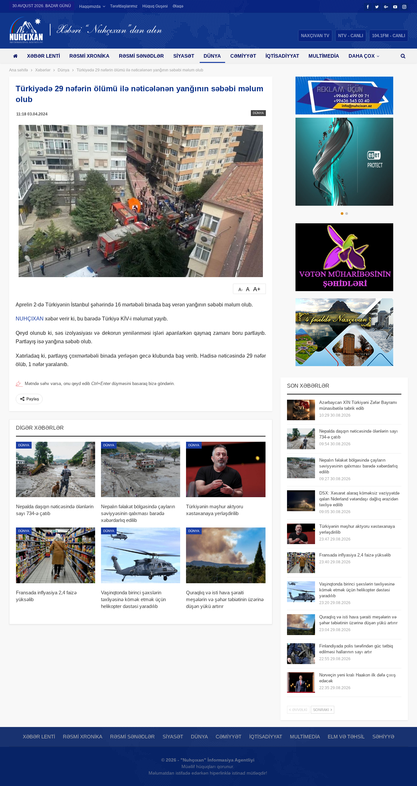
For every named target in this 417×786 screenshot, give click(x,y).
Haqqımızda (90, 6)
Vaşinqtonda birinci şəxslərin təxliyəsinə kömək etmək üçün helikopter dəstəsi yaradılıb (357, 590)
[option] (344, 162)
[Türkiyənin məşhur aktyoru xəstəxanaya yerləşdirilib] (225, 469)
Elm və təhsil (346, 736)
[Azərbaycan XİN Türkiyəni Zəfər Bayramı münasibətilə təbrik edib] (301, 410)
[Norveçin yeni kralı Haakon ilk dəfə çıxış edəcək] (301, 682)
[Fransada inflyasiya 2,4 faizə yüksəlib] (55, 555)
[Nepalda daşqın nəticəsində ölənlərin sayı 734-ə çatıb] (55, 469)
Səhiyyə (383, 736)
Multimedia (324, 56)
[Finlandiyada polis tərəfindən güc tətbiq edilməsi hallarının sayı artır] (301, 653)
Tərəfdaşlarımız (123, 6)
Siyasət (183, 56)
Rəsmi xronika (89, 56)
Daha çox (362, 56)
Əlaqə (178, 6)
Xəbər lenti (43, 56)
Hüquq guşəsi (155, 6)
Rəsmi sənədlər (141, 56)
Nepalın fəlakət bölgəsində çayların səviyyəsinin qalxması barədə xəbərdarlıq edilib (358, 466)
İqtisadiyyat (282, 56)
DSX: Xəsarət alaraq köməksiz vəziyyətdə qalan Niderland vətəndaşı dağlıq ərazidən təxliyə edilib (359, 499)
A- (240, 289)
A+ (257, 289)
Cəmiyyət (243, 56)
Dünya (212, 56)
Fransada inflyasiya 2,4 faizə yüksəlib (355, 555)
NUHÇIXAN (30, 318)
